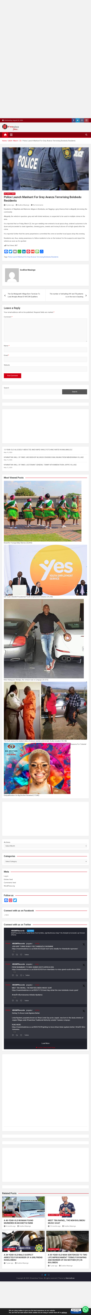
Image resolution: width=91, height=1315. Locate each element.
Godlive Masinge (23, 205)
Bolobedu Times (9, 193)
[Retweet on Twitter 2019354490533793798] (17, 975)
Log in (6, 876)
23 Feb (37, 943)
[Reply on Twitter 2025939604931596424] (13, 955)
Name (6, 346)
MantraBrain (70, 1278)
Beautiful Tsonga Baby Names (15, 543)
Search (6, 388)
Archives (7, 842)
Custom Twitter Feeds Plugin (46, 1047)
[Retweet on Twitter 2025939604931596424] (17, 955)
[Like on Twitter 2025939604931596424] (22, 955)
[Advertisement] (45, 15)
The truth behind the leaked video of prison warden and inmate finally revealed (32, 741)
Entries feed (8, 879)
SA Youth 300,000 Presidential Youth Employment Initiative (25, 597)
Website (7, 365)
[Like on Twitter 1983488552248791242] (22, 1035)
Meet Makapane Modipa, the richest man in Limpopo (23, 680)
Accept (76, 1311)
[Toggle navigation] (11, 134)
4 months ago (11, 1226)
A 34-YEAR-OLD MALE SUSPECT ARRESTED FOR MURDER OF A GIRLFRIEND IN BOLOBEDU (23, 1257)
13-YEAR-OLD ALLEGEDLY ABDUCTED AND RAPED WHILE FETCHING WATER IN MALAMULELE (38, 450)
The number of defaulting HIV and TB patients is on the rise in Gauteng (66, 295)
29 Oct (37, 1010)
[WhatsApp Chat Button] (85, 1309)
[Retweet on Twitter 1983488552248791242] (17, 1035)
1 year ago (9, 1263)
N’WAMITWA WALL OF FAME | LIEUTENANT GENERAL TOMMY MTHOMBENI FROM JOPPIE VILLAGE (40, 465)
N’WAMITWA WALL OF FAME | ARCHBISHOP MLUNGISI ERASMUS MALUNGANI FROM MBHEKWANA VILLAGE (44, 457)
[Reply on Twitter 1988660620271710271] (13, 1001)
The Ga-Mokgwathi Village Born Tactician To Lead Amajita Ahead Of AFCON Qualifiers (24, 295)
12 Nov (37, 985)
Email (6, 355)
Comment (8, 317)
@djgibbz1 (29, 943)
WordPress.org (9, 886)
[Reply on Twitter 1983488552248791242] (13, 1035)
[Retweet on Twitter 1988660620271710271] (17, 1001)
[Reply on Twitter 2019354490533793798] (13, 975)
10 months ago (55, 1226)
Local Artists (65, 1215)
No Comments (38, 205)
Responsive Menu (86, 120)
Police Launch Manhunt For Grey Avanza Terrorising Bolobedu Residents (33, 257)
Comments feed (10, 883)
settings (64, 1313)
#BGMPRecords (18, 944)
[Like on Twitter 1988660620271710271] (22, 1001)
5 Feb (36, 964)
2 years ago (10, 205)
